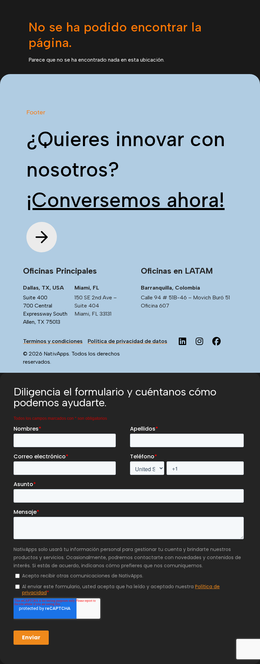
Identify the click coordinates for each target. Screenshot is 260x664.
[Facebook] (216, 341)
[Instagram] (199, 341)
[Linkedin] (182, 341)
